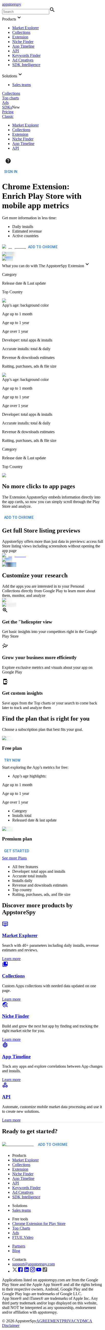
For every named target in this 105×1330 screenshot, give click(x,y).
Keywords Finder (26, 55)
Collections (21, 32)
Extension (20, 37)
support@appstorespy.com (33, 1264)
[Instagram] (33, 1271)
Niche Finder (22, 41)
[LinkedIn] (26, 1271)
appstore (11, 4)
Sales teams (21, 84)
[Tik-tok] (45, 1271)
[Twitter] (14, 1271)
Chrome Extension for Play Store (38, 1223)
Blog (16, 1251)
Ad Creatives (22, 60)
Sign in (11, 172)
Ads (5, 102)
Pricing (8, 112)
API (15, 51)
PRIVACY (71, 1321)
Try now (12, 760)
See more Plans (14, 858)
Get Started (16, 851)
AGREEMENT (49, 1321)
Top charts (10, 98)
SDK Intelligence (26, 65)
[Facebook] (20, 1271)
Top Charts (21, 1228)
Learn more (11, 959)
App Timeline (23, 46)
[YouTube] (39, 1271)
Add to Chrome (43, 247)
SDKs (7, 107)
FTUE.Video (22, 1237)
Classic (8, 116)
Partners (18, 1246)
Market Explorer (25, 28)
